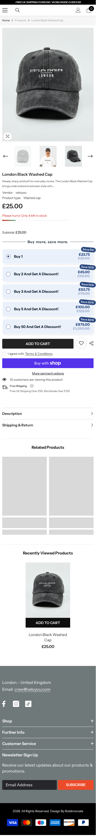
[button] (5, 156)
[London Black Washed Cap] (48, 590)
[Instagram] (16, 703)
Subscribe (76, 784)
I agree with (16, 354)
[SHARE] (90, 343)
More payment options (48, 373)
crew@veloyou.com (32, 689)
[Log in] (78, 10)
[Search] (17, 10)
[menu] (5, 10)
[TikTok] (28, 703)
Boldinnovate (74, 811)
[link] (81, 343)
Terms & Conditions (39, 353)
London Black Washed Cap (48, 637)
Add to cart (38, 343)
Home (6, 20)
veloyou (21, 193)
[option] (48, 84)
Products (20, 20)
